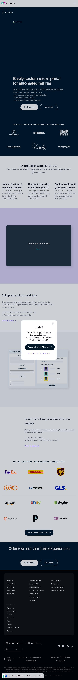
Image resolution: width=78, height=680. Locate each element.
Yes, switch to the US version (39, 347)
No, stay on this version (39, 353)
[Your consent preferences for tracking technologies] (3, 676)
